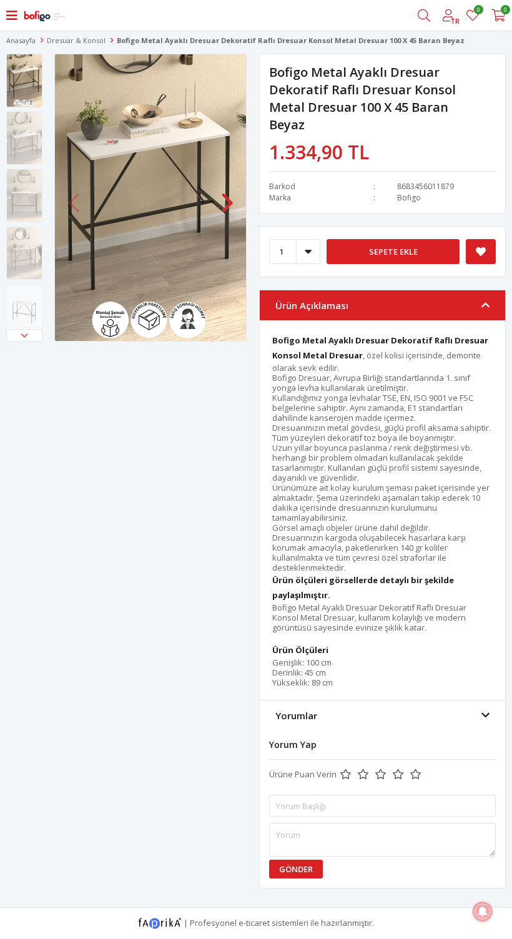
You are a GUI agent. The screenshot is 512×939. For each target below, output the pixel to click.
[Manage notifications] (483, 912)
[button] (24, 335)
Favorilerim (478, 11)
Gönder (296, 869)
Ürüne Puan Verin (303, 774)
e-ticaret (254, 922)
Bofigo (409, 197)
